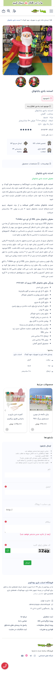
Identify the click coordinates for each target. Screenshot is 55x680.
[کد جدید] (7, 550)
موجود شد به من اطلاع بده (38, 106)
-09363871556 (34, 604)
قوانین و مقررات (46, 629)
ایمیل (48, 486)
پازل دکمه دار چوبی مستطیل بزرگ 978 (41, 416)
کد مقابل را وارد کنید (41, 545)
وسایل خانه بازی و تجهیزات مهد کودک (35, 20)
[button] (5, 410)
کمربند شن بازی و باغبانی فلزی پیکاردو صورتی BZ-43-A (15, 416)
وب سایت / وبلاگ (42, 504)
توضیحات (45, 163)
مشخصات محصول (30, 163)
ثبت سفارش (48, 616)
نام (49, 469)
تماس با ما (22, 621)
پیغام (48, 521)
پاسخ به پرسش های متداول (15, 625)
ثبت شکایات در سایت (18, 629)
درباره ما (24, 616)
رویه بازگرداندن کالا (45, 621)
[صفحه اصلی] (51, 20)
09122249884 (45, 604)
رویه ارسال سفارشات (45, 625)
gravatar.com (42, 460)
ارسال (27, 562)
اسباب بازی (18, 354)
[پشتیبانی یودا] (4, 665)
